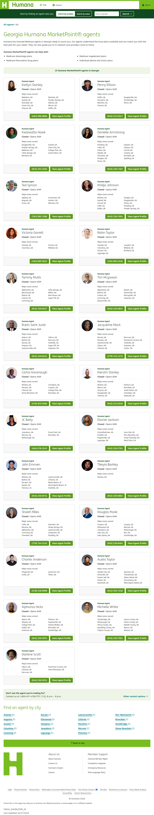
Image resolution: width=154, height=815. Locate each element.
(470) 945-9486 (39, 403)
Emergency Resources (97, 768)
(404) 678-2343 (39, 448)
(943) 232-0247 (115, 116)
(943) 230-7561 (115, 638)
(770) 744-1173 (115, 356)
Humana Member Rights (98, 759)
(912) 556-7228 (115, 590)
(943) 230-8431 (39, 356)
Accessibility (67, 793)
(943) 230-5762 (115, 448)
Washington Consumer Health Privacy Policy (59, 789)
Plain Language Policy (96, 772)
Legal (10, 789)
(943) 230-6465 (115, 543)
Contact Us (52, 763)
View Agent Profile (61, 116)
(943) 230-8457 (39, 308)
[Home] (18, 5)
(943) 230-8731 (39, 495)
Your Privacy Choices (86, 789)
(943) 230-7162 (115, 168)
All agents (9, 24)
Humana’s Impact (55, 768)
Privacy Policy (34, 789)
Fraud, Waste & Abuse (137, 789)
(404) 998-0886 (39, 116)
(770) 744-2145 (39, 543)
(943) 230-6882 (115, 495)
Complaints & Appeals (97, 763)
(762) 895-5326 (115, 261)
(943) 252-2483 (39, 168)
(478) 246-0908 (39, 590)
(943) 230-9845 (115, 308)
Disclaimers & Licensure (118, 789)
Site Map (103, 789)
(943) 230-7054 (115, 216)
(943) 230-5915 (39, 638)
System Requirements (82, 793)
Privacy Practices (20, 789)
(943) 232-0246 (115, 403)
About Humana (54, 759)
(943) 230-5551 (39, 680)
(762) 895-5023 (39, 261)
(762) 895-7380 (39, 216)
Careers (51, 772)
